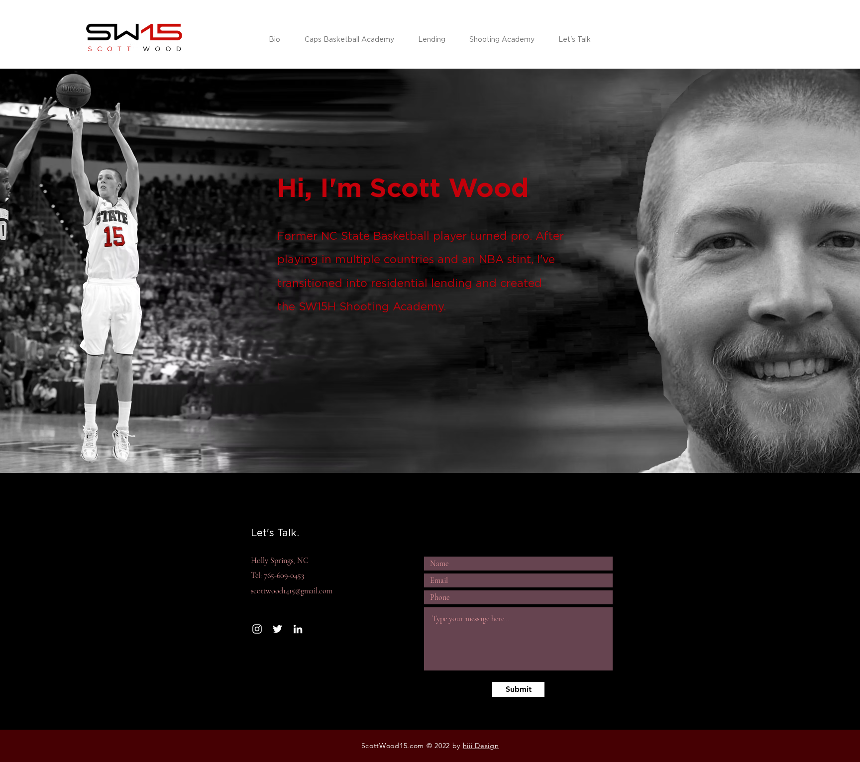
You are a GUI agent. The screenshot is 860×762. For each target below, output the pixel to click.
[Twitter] (277, 629)
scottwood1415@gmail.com (291, 591)
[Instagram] (257, 629)
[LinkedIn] (298, 629)
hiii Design (481, 745)
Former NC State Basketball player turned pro (403, 236)
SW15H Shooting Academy (371, 306)
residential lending (421, 283)
